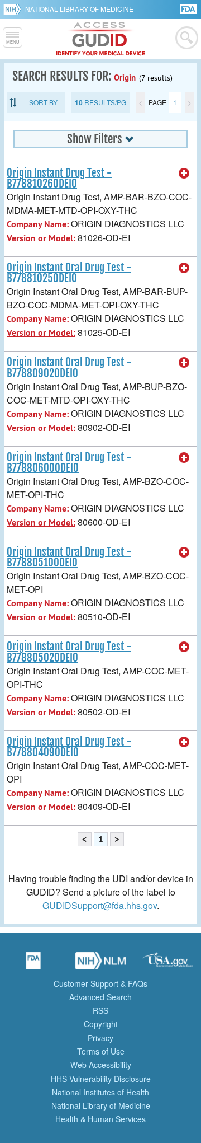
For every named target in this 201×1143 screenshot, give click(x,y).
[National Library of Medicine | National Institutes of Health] (100, 964)
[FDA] (189, 8)
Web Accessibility (100, 1064)
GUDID (100, 39)
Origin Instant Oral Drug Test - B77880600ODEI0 (69, 463)
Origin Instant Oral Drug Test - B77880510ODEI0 (69, 557)
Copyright (101, 1023)
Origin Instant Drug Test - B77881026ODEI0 (59, 178)
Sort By (43, 102)
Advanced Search (100, 997)
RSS (100, 1010)
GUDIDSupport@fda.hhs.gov (99, 905)
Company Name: (38, 224)
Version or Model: (41, 238)
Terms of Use (101, 1051)
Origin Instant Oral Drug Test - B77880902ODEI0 (69, 367)
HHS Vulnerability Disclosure (101, 1078)
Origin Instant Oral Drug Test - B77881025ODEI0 (69, 273)
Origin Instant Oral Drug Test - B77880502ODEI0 (69, 652)
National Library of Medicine (79, 8)
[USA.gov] (167, 964)
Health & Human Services (100, 1119)
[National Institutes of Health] (14, 9)
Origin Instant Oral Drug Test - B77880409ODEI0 (69, 747)
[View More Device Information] (184, 173)
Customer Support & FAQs (100, 983)
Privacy (100, 1037)
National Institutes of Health (100, 1092)
